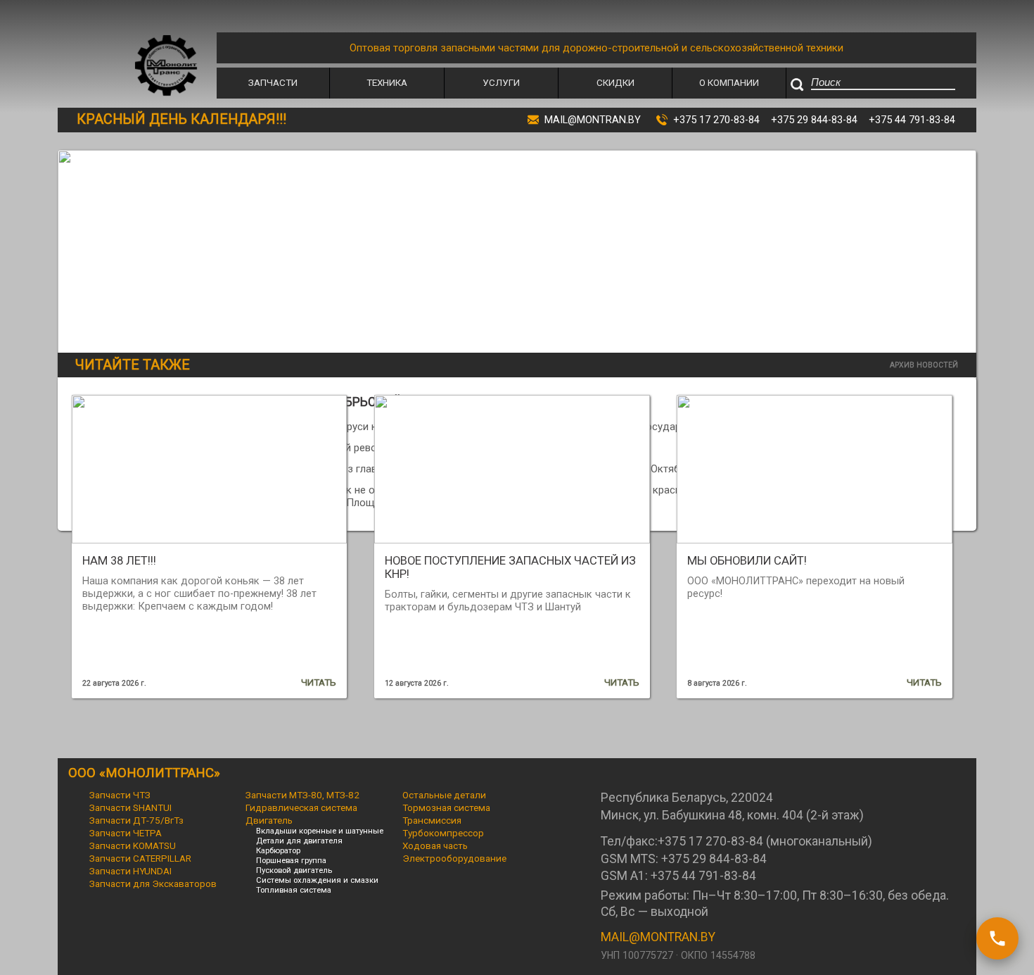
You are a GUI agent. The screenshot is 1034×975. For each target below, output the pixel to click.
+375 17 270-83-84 (716, 119)
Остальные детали (444, 794)
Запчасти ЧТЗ (120, 794)
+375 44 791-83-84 (912, 119)
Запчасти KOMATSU (132, 845)
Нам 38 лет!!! (119, 560)
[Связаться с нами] (997, 938)
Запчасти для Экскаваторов (153, 883)
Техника (386, 82)
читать (318, 682)
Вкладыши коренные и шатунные (319, 831)
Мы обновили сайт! (747, 560)
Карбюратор (278, 850)
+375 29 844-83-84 (814, 119)
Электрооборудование (454, 858)
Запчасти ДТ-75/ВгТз (136, 820)
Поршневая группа (291, 860)
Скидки (615, 82)
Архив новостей (924, 365)
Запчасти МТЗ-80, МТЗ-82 (302, 794)
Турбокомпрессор (443, 832)
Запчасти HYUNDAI (130, 870)
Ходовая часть (435, 845)
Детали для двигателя (299, 840)
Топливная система (293, 890)
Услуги (501, 82)
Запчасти (273, 82)
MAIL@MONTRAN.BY (658, 937)
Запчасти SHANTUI (130, 807)
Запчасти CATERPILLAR (140, 858)
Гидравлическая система (301, 807)
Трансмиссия (431, 820)
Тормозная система (446, 807)
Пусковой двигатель (294, 870)
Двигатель (269, 820)
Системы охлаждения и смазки (317, 880)
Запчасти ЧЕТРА (125, 832)
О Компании (729, 82)
